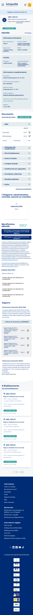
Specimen (6, 333)
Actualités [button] (7, 492)
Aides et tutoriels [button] (9, 497)
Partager (28, 33)
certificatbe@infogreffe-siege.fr (10, 260)
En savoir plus (5, 317)
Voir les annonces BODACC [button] (23, 189)
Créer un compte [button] (9, 486)
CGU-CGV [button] (7, 533)
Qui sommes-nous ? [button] (10, 489)
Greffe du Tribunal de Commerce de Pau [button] (13, 95)
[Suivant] (22, 472)
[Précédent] (14, 472)
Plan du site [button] (8, 525)
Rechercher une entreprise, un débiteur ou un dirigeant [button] (14, 511)
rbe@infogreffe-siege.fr (12, 266)
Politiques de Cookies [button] (11, 530)
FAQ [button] (5, 500)
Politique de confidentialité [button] (13, 528)
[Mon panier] (25, 5)
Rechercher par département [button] (14, 517)
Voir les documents (8, 101)
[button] (4, 4)
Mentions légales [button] (9, 535)
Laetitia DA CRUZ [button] (16, 206)
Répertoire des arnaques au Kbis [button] (14, 538)
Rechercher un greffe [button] (11, 515)
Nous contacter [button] (9, 502)
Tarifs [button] (6, 494)
